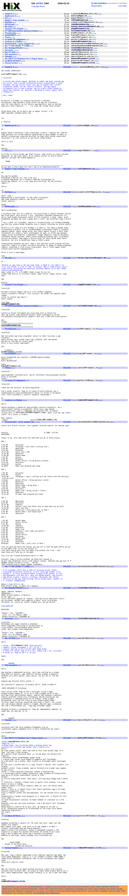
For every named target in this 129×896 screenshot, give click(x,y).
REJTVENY (82, 891)
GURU (92, 887)
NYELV (42, 891)
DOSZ (54, 887)
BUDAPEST (39, 887)
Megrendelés (96, 6)
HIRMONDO (7, 889)
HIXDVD (16, 889)
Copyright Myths (38, 6)
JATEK (39, 3)
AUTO (24, 887)
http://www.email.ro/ (51, 167)
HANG (98, 887)
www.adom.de (7, 606)
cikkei (99, 14)
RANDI (74, 891)
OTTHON (50, 891)
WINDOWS (55, 893)
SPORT (96, 891)
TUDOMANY (7, 893)
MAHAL (113, 889)
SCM (90, 891)
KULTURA (88, 889)
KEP (47, 889)
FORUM (85, 887)
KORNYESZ (70, 889)
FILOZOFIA (76, 887)
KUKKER (80, 889)
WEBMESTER (43, 893)
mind (16, 14)
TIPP (123, 891)
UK (14, 893)
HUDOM (24, 889)
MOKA (4, 891)
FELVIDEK (62, 887)
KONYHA (53, 889)
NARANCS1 (30, 891)
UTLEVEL (28, 893)
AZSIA (30, 887)
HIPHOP (105, 887)
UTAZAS (20, 893)
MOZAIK (11, 891)
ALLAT (19, 887)
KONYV (61, 889)
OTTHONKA (60, 891)
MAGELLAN (104, 889)
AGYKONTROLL (9, 887)
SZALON (111, 891)
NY (37, 891)
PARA (68, 891)
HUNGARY (33, 889)
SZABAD (103, 891)
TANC (118, 891)
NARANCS (20, 891)
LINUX (96, 889)
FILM (69, 887)
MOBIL (120, 889)
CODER (47, 887)
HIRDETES (114, 887)
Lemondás (122, 6)
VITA (35, 893)
